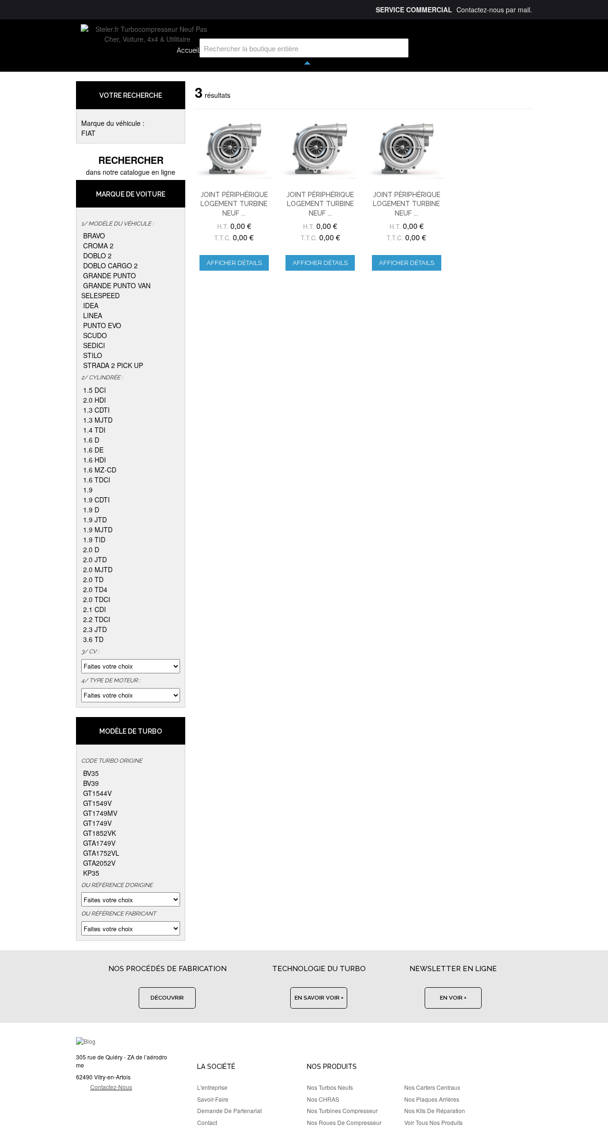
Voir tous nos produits (433, 1122)
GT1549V (97, 803)
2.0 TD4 (95, 589)
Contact (207, 1122)
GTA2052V (99, 863)
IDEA (90, 305)
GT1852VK (99, 833)
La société (216, 1066)
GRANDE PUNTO (109, 275)
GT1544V (97, 793)
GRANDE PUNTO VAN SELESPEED (116, 290)
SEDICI (94, 345)
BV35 (91, 773)
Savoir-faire (212, 1099)
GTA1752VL (101, 853)
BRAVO (94, 235)
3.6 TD (93, 639)
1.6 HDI (94, 459)
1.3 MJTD (98, 420)
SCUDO (95, 335)
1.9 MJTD (98, 529)
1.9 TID (94, 539)
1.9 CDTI (96, 499)
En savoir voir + (318, 997)
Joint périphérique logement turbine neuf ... (234, 204)
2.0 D (91, 549)
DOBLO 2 (97, 255)
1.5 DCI (94, 390)
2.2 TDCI (96, 619)
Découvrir (167, 997)
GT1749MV (100, 813)
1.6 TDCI (96, 479)
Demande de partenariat (229, 1110)
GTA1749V (99, 843)
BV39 (91, 783)
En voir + (453, 997)
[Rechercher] (399, 47)
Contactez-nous (111, 1087)
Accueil (188, 50)
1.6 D (91, 439)
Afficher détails (234, 262)
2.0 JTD (95, 559)
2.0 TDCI (96, 599)
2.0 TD (93, 579)
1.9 (88, 489)
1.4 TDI (94, 430)
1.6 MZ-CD (99, 469)
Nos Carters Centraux (432, 1087)
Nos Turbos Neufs (330, 1087)
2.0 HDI (94, 400)
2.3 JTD (95, 629)
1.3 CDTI (96, 410)
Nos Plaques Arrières (431, 1099)
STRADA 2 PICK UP (113, 365)
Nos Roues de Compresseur (344, 1122)
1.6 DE (93, 449)
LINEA (92, 315)
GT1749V (97, 823)
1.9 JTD (95, 519)
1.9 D (91, 509)
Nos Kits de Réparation (434, 1110)
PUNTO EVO (102, 325)
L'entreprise (212, 1087)
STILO (92, 355)
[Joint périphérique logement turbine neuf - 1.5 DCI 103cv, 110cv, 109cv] (406, 148)
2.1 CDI (94, 609)
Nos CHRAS (323, 1099)
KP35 (91, 873)
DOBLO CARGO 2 (110, 265)
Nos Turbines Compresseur (342, 1110)
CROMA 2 (98, 245)
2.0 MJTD (98, 569)
